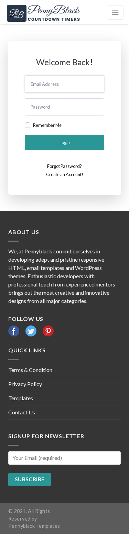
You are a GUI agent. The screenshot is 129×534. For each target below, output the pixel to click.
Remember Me (47, 125)
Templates (20, 398)
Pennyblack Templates (34, 526)
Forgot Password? (64, 166)
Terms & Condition (30, 369)
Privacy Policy (25, 384)
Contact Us (21, 412)
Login (65, 142)
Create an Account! (64, 174)
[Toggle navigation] (115, 12)
